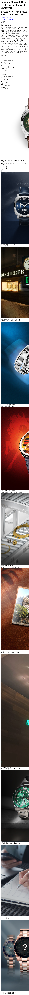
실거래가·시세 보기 (6, 18)
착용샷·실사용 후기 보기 (7, 19)
